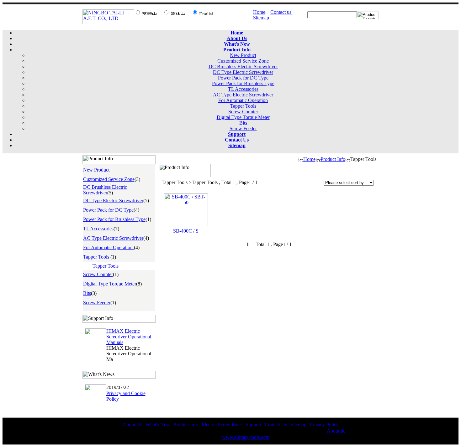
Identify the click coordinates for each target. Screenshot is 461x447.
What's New (158, 424)
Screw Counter (243, 111)
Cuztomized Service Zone (243, 61)
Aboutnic (336, 431)
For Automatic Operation (243, 100)
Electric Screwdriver (222, 424)
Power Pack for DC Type (243, 77)
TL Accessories (243, 89)
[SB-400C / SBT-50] (186, 224)
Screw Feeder (243, 128)
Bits (243, 123)
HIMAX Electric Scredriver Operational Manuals (128, 336)
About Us (132, 424)
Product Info (333, 159)
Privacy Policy (324, 424)
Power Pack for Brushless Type (243, 83)
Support (253, 424)
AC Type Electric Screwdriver (243, 94)
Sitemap (261, 17)
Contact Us (276, 424)
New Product (243, 55)
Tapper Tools (243, 106)
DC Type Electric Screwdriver (243, 72)
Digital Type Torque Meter (243, 117)
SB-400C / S (186, 231)
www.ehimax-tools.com (245, 437)
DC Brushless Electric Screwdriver (243, 66)
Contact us (281, 12)
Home (259, 12)
